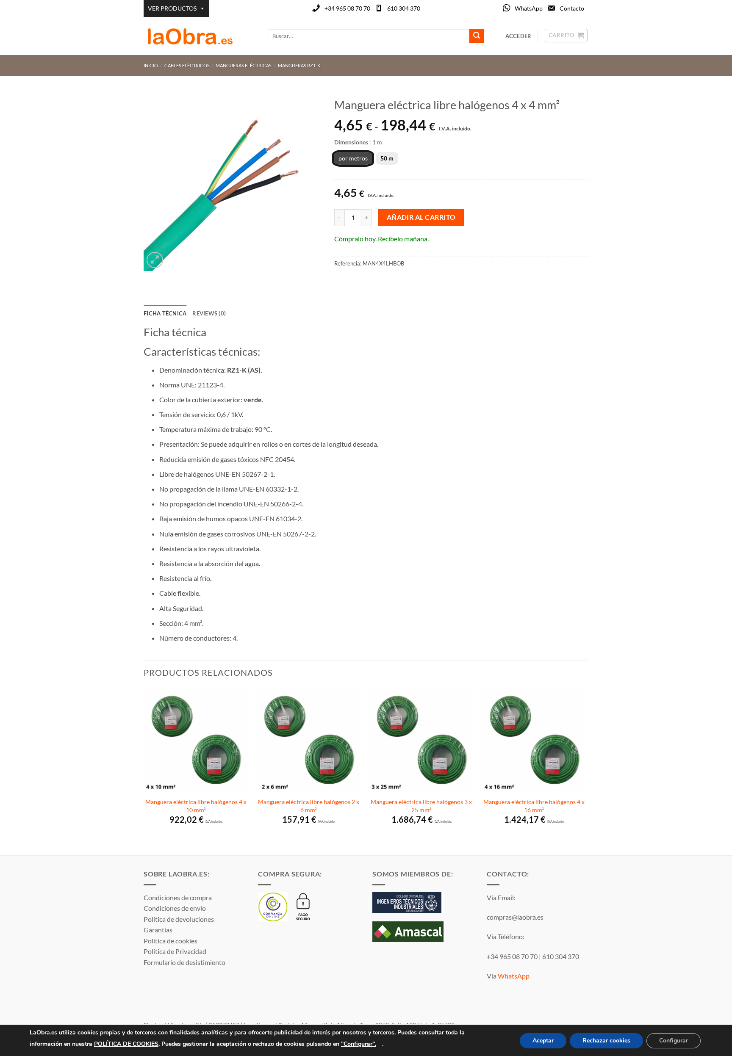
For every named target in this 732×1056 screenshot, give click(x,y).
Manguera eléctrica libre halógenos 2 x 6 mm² (308, 805)
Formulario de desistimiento (184, 962)
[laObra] (199, 36)
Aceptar (543, 1041)
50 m (387, 158)
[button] (155, 260)
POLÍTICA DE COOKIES (126, 1043)
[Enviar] (476, 36)
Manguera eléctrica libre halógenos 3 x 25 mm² (421, 805)
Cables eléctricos (187, 65)
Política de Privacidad (175, 951)
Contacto (572, 8)
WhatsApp (529, 8)
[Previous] (144, 770)
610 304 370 (403, 8)
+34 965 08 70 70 (347, 8)
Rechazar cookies (606, 1041)
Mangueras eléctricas (244, 65)
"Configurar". (358, 1043)
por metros (353, 158)
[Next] (586, 770)
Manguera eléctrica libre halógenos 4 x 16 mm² (534, 805)
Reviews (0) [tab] (209, 313)
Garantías (158, 930)
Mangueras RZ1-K (299, 65)
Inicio (151, 65)
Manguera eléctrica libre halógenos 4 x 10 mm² (196, 805)
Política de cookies (170, 941)
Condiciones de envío (175, 908)
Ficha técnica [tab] (165, 313)
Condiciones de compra (178, 897)
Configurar (673, 1041)
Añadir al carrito (421, 217)
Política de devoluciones (179, 919)
